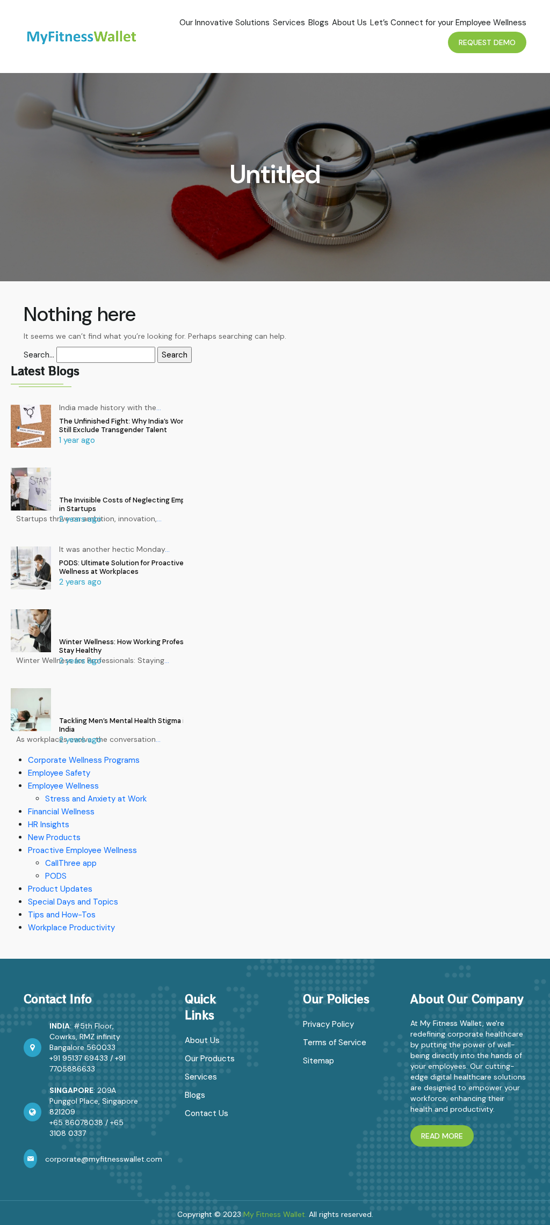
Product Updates (60, 889)
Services (289, 22)
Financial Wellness (61, 811)
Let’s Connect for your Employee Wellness (448, 22)
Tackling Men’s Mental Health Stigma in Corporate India (142, 725)
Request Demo (487, 42)
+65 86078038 (76, 1122)
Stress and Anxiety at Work (96, 798)
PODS (56, 876)
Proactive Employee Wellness (82, 850)
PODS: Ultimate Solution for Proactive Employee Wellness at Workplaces (137, 567)
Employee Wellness (63, 786)
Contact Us (206, 1113)
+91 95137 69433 (78, 1058)
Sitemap (318, 1060)
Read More (442, 1136)
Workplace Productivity (71, 927)
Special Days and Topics (73, 901)
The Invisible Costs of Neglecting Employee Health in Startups (142, 504)
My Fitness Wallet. (275, 1214)
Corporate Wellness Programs (84, 760)
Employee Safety (59, 773)
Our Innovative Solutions (224, 22)
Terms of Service (334, 1042)
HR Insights (48, 824)
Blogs (318, 22)
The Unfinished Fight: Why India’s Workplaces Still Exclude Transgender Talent (134, 425)
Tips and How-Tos (62, 914)
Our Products (210, 1058)
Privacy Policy (328, 1024)
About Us (349, 22)
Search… (39, 354)
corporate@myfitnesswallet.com (103, 1159)
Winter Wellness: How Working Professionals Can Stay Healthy (140, 646)
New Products (54, 837)
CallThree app (71, 863)
